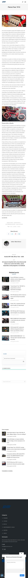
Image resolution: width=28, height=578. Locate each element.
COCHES (5, 521)
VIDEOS (5, 533)
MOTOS (5, 524)
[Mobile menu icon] (25, 2)
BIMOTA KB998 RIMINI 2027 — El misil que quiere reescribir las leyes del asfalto (17, 337)
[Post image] (5, 279)
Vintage (18, 226)
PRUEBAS (5, 518)
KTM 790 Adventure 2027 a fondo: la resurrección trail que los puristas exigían (18, 296)
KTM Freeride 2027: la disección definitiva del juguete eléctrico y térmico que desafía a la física (17, 329)
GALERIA (5, 530)
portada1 (14, 226)
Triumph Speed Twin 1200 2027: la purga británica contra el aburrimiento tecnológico (17, 288)
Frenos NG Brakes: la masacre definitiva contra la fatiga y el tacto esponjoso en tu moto (17, 279)
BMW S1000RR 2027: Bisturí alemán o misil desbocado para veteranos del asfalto (18, 320)
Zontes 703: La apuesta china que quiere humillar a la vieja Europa (17, 304)
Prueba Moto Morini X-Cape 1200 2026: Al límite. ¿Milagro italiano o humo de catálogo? (16, 433)
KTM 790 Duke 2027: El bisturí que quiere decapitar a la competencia (17, 311)
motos (11, 226)
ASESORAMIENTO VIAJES (9, 527)
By (17, 222)
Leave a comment (19, 224)
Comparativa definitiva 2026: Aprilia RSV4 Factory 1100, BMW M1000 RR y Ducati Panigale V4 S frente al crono (15, 455)
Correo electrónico (5, 553)
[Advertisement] (11, 405)
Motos (4, 16)
